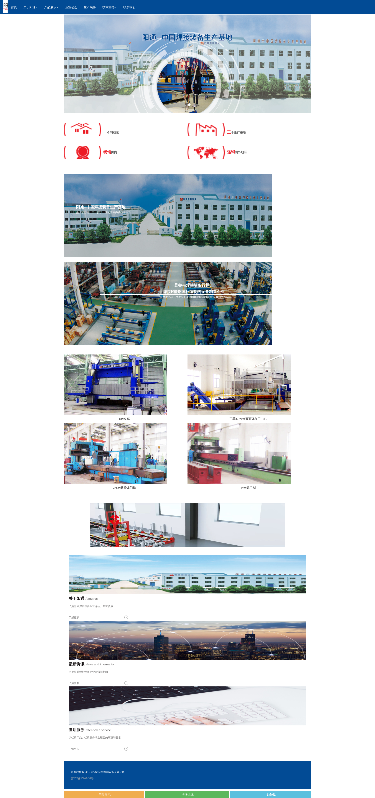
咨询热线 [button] (187, 794)
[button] (30, 7)
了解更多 (74, 617)
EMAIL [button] (271, 794)
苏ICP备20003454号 (82, 778)
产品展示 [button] (104, 794)
